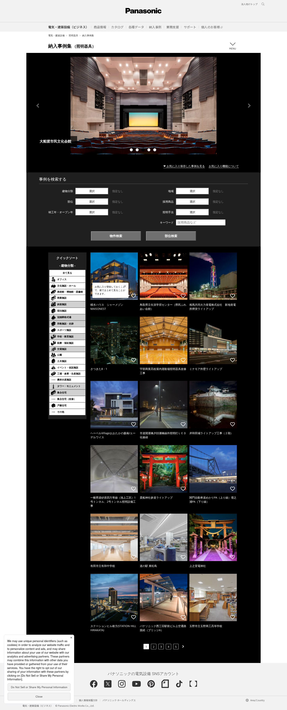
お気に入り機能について (224, 166)
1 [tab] (132, 150)
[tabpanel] (143, 105)
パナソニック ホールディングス (119, 700)
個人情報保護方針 (88, 700)
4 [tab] (149, 150)
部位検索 (171, 236)
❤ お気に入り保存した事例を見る (184, 166)
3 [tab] (143, 150)
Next (249, 106)
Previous (38, 106)
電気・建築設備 (56, 35)
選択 (92, 191)
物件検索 (116, 236)
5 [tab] (155, 150)
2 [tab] (138, 150)
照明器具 (73, 35)
